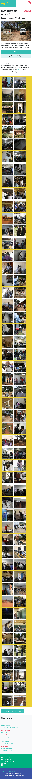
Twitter (5, 763)
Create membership (6, 748)
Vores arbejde (5, 735)
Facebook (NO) (7, 759)
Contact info (4, 771)
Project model (5, 741)
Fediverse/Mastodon (8, 761)
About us (4, 721)
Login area (4, 746)
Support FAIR (5, 730)
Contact (3, 723)
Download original (16, 56)
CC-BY (19, 69)
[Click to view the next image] (16, 31)
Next (16, 52)
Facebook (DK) (7, 757)
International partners (7, 737)
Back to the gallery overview (13, 711)
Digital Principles (5, 725)
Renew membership (6, 750)
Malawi (3, 739)
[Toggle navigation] (29, 2)
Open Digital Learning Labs (8, 743)
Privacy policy (13, 771)
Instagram (5, 765)
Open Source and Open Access (9, 727)
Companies (4, 732)
